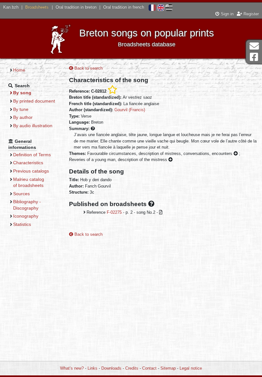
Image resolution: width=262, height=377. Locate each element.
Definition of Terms (32, 154)
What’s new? (72, 368)
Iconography (25, 216)
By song (22, 92)
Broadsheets (37, 7)
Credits (131, 368)
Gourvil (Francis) (129, 109)
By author (23, 117)
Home (19, 70)
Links (92, 368)
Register (250, 14)
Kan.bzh (11, 7)
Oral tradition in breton (76, 7)
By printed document (34, 101)
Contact (149, 368)
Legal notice (191, 368)
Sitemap (168, 368)
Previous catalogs (31, 170)
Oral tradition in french (123, 7)
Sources (21, 193)
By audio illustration (32, 125)
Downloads (111, 368)
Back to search (88, 68)
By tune (20, 109)
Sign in (227, 14)
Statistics (22, 224)
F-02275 (114, 212)
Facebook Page (254, 57)
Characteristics (28, 162)
